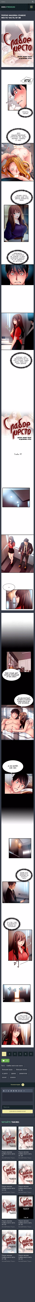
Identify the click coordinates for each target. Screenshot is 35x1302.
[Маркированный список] (19, 1091)
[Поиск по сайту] (33, 2)
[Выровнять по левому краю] (11, 1091)
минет (4, 1077)
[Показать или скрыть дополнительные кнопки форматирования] (24, 1091)
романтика (23, 1073)
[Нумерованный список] (21, 1091)
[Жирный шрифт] (4, 1091)
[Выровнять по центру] (13, 1091)
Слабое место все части (15, 1066)
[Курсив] (6, 1091)
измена (12, 1077)
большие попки (21, 1070)
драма (13, 1073)
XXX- (8, 7)
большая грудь (7, 1070)
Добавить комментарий (17, 1111)
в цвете (5, 1073)
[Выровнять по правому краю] (16, 1091)
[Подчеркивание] (8, 1091)
